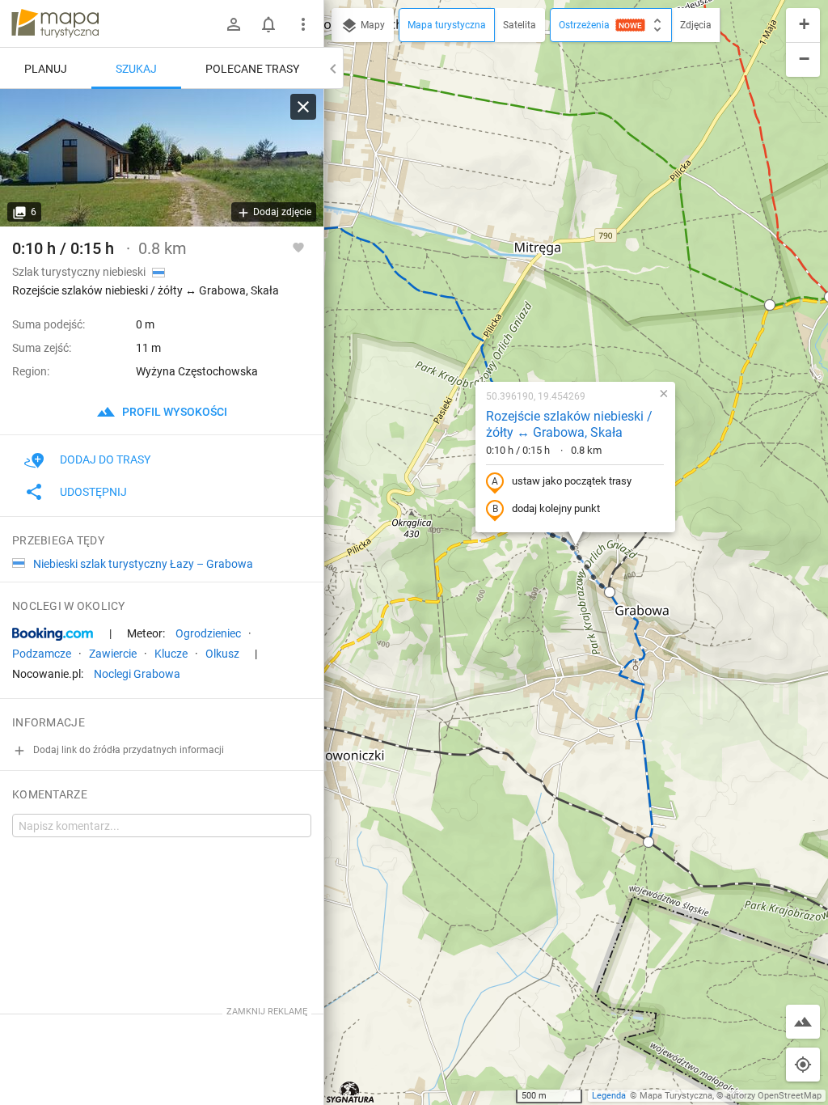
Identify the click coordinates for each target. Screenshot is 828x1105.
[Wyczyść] (303, 107)
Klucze (171, 653)
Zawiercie (113, 653)
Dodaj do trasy (105, 459)
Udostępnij (93, 491)
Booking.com (52, 634)
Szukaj (136, 68)
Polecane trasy (252, 68)
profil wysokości (173, 411)
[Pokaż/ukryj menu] (303, 24)
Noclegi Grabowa (137, 673)
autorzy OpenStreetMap (774, 1095)
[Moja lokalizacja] (803, 1065)
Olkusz (222, 653)
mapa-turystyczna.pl (55, 23)
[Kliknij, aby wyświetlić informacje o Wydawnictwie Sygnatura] (350, 1092)
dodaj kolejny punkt (556, 508)
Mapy (371, 25)
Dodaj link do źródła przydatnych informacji (127, 750)
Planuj (45, 68)
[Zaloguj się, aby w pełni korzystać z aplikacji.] (298, 246)
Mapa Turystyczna (676, 1095)
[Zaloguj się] (234, 24)
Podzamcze (41, 653)
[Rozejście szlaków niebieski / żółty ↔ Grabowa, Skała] (161, 158)
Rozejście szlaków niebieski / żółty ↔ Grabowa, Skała (569, 425)
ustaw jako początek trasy (572, 481)
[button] (609, 592)
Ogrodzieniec (208, 633)
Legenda (609, 1095)
